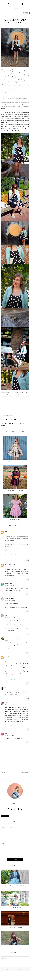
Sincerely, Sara (8, 649)
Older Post (24, 772)
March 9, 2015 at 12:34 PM (9, 534)
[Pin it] (15, 419)
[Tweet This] (6, 419)
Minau (6, 733)
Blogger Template (21, 969)
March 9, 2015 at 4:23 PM (9, 585)
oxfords (25, 423)
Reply (27, 560)
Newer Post (6, 772)
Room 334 (15, 4)
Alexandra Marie (9, 598)
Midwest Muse (8, 583)
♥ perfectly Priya (9, 725)
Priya (6, 703)
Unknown (7, 532)
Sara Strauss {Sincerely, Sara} (12, 638)
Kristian (7, 688)
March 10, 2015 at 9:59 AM (10, 600)
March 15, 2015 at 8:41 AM (10, 690)
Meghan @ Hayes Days (10, 565)
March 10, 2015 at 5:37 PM (9, 640)
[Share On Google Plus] (12, 419)
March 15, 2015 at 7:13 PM (9, 704)
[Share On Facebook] (9, 419)
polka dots (3, 425)
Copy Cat (15, 947)
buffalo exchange (9, 423)
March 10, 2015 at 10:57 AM (10, 617)
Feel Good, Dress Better (15, 907)
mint (15, 423)
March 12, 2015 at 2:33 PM (9, 659)
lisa (6, 615)
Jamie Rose (8, 657)
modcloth (20, 423)
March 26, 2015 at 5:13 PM (9, 735)
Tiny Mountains (19, 399)
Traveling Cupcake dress (15, 96)
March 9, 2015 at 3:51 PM (9, 566)
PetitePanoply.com (13, 680)
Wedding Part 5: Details (15, 927)
